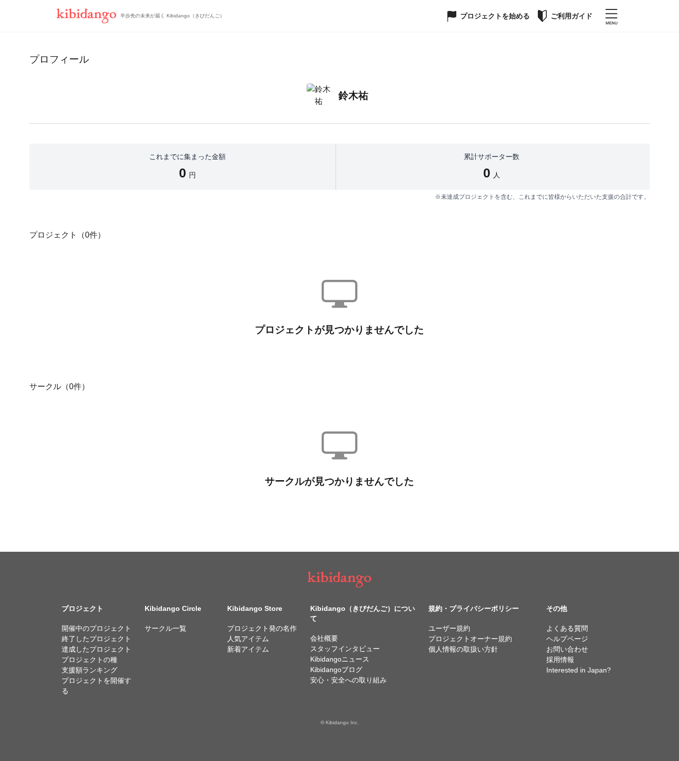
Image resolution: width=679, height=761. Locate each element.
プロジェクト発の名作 (262, 628)
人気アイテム (248, 639)
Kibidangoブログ (336, 670)
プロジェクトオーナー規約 (470, 639)
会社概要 (324, 638)
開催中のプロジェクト (96, 628)
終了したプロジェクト (96, 639)
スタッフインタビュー (345, 649)
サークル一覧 (165, 628)
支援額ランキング (89, 670)
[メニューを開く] (611, 16)
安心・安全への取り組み (348, 680)
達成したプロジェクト (96, 649)
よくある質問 (567, 628)
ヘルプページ (567, 639)
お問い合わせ (567, 649)
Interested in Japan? (578, 670)
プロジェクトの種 (89, 660)
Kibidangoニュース (339, 659)
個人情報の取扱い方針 (463, 649)
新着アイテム (248, 649)
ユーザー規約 (449, 628)
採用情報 (560, 660)
